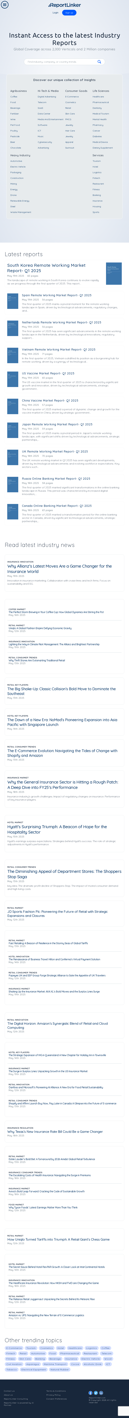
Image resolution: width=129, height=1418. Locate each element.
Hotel (95, 166)
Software (42, 125)
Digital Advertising (47, 96)
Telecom (42, 102)
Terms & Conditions (56, 1391)
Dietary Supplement (103, 147)
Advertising (43, 147)
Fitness (96, 189)
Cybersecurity (45, 142)
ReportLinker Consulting (16, 1399)
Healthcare (98, 96)
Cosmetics (70, 102)
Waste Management (20, 212)
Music (40, 136)
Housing (97, 206)
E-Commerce (72, 96)
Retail (68, 108)
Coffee (13, 96)
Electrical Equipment (34, 1369)
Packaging (15, 172)
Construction (16, 178)
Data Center (44, 113)
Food (13, 102)
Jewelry (69, 125)
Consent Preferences (56, 1399)
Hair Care (70, 130)
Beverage (15, 108)
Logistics (97, 172)
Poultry (14, 130)
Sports (96, 212)
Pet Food (15, 125)
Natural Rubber (60, 1369)
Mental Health (100, 119)
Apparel (69, 142)
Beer (12, 142)
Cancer (96, 130)
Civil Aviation (14, 1364)
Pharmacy (98, 125)
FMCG (68, 119)
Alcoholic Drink (92, 1364)
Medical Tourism (101, 113)
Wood (108, 1358)
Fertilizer (14, 113)
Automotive (16, 161)
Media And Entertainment (50, 119)
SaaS (40, 108)
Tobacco (11, 1369)
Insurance (97, 200)
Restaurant (98, 183)
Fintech (96, 178)
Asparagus (32, 1364)
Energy (13, 189)
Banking (97, 195)
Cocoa (75, 1364)
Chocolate (15, 147)
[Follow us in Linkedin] (102, 1394)
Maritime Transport (55, 1364)
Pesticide (15, 136)
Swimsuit (69, 147)
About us (8, 1395)
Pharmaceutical (101, 102)
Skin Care (70, 113)
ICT (39, 130)
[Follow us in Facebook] (91, 1394)
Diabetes (97, 136)
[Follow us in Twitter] (96, 1394)
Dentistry (97, 108)
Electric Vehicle (17, 166)
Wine (12, 119)
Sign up (69, 12)
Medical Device (100, 142)
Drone (13, 195)
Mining (13, 183)
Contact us (9, 1391)
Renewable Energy (19, 200)
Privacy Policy (53, 1395)
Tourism (97, 161)
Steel (12, 206)
